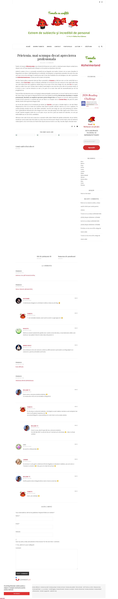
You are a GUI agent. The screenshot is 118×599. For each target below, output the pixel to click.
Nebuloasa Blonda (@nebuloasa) (24, 380)
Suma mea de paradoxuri (66, 256)
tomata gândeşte (36, 589)
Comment (18, 548)
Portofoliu (68, 46)
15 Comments (49, 62)
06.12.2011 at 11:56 (20, 364)
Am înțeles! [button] (17, 593)
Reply (76, 298)
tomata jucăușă (52, 587)
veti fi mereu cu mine (88, 587)
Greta (82, 167)
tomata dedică (97, 589)
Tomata (29, 313)
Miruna (82, 177)
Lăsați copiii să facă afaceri (25, 146)
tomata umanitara (89, 589)
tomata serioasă (61, 587)
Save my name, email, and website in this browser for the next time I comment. (37, 541)
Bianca (82, 163)
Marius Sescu (27, 345)
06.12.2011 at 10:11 (20, 272)
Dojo (82, 165)
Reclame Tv (26, 390)
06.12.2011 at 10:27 (27, 300)
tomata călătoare (36, 587)
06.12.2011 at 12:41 (31, 408)
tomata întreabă (60, 589)
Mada (82, 173)
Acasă (28, 46)
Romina (83, 185)
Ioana (82, 169)
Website (18, 531)
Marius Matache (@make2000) (24, 289)
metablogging (52, 589)
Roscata (25, 328)
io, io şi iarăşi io (44, 589)
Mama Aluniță (84, 175)
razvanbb (26, 298)
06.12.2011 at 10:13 (20, 286)
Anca (82, 161)
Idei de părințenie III (44, 256)
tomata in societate (69, 589)
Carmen (25, 459)
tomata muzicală (44, 587)
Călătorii (88, 46)
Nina (82, 181)
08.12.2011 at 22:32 (31, 493)
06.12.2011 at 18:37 (27, 446)
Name (18, 516)
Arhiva (49, 46)
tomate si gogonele (44, 591)
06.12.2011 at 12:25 (27, 391)
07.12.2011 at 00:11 (27, 461)
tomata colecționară (79, 589)
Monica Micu (84, 179)
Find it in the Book (85, 193)
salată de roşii (53, 591)
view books (96, 107)
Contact (58, 46)
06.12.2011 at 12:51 (35, 427)
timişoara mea (97, 587)
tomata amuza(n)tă (70, 587)
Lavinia (82, 171)
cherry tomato (78, 587)
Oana (82, 183)
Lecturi (77, 46)
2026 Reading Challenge (89, 96)
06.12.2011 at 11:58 (20, 378)
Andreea (87, 102)
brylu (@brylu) (19, 366)
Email (18, 523)
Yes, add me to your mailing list (25, 545)
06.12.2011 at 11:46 (27, 347)
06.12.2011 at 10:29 (27, 330)
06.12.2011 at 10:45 (31, 315)
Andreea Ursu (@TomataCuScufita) (25, 275)
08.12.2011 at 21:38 (27, 478)
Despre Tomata (38, 46)
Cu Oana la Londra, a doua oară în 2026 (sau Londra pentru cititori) (90, 206)
